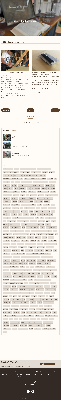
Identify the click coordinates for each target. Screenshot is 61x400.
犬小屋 (28, 188)
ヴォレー (32, 266)
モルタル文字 (29, 227)
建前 (23, 296)
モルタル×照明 (12, 237)
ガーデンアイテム (40, 247)
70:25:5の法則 (44, 240)
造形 (56, 234)
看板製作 (48, 221)
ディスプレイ (32, 198)
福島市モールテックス (40, 266)
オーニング (51, 319)
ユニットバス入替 (6, 201)
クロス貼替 (40, 214)
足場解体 (23, 237)
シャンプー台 (26, 319)
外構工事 (5, 302)
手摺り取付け (15, 195)
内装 (49, 211)
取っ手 (38, 208)
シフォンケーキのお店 (23, 328)
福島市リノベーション (41, 191)
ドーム (41, 292)
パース (8, 214)
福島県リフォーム (31, 191)
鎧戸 (27, 266)
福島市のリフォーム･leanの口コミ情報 (28, 168)
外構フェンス (21, 185)
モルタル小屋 (39, 244)
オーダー (5, 315)
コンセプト (16, 168)
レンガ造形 (26, 234)
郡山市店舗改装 (16, 257)
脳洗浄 (47, 217)
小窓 (24, 299)
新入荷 (45, 244)
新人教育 (23, 260)
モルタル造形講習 (15, 250)
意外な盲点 (22, 195)
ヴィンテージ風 (6, 240)
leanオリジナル (48, 250)
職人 (39, 195)
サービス (22, 172)
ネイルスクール (42, 296)
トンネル (39, 322)
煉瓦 (24, 253)
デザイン (28, 253)
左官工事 (41, 306)
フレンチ (27, 230)
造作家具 (5, 188)
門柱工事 (16, 319)
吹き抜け (51, 296)
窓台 (44, 325)
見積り (17, 266)
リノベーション (43, 211)
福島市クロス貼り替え (23, 198)
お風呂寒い (14, 201)
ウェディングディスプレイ (43, 283)
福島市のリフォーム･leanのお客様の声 (11, 172)
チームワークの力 (6, 273)
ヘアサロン (37, 299)
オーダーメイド (33, 221)
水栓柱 (46, 182)
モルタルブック (6, 198)
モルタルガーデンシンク (16, 253)
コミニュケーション (7, 276)
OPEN (4, 221)
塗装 (51, 230)
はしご (42, 250)
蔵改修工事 (53, 191)
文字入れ (15, 296)
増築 (54, 185)
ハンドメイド (19, 315)
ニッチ (52, 292)
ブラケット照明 (15, 208)
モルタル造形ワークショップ (51, 195)
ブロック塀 (29, 182)
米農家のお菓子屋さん (23, 289)
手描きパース (17, 227)
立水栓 (22, 250)
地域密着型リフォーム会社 (47, 257)
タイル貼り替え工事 (7, 257)
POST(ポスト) (48, 185)
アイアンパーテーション (17, 302)
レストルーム (32, 309)
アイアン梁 (32, 234)
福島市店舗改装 (35, 253)
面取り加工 (5, 309)
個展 (43, 224)
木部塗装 (30, 325)
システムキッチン (37, 325)
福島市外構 (44, 188)
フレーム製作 (53, 283)
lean (34, 182)
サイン (26, 309)
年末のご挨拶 (38, 237)
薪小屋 (20, 214)
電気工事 (12, 299)
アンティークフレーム (15, 322)
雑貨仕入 (14, 286)
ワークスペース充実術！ (17, 273)
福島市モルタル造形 (7, 195)
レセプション (39, 309)
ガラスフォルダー (52, 244)
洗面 (4, 234)
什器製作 (43, 273)
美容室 (54, 250)
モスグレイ (42, 227)
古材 (25, 208)
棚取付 (52, 309)
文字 (51, 214)
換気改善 (25, 263)
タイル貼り (46, 214)
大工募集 (36, 211)
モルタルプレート (31, 247)
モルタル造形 (50, 178)
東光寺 (37, 292)
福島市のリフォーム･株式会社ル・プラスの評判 (12, 178)
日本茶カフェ (48, 224)
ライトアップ (16, 211)
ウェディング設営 (36, 224)
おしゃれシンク (52, 182)
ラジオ (22, 240)
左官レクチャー (38, 328)
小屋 (27, 195)
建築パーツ (48, 325)
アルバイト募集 (41, 221)
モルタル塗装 (52, 328)
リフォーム (10, 168)
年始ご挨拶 (44, 237)
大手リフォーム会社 (36, 257)
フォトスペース (16, 312)
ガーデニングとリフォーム (39, 270)
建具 (10, 217)
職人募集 (31, 211)
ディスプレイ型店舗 (47, 312)
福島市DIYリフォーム (41, 260)
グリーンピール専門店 (17, 276)
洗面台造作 (13, 230)
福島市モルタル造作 (36, 188)
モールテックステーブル (50, 289)
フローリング (18, 299)
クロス (53, 211)
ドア (47, 227)
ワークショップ (6, 204)
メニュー (28, 172)
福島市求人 (17, 182)
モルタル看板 (52, 217)
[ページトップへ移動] (58, 364)
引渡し (16, 309)
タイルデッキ (6, 270)
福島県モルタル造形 (15, 260)
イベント (53, 221)
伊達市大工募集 (27, 273)
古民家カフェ (46, 309)
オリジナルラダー (29, 250)
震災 (55, 178)
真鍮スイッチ (43, 208)
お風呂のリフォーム (41, 198)
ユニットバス (49, 198)
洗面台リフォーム (20, 230)
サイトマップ (41, 376)
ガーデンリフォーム (50, 266)
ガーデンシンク (40, 182)
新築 (19, 296)
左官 (20, 319)
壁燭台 (21, 325)
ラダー (11, 319)
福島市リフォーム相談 (31, 260)
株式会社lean (44, 172)
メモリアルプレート (22, 247)
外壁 (12, 182)
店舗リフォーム (6, 253)
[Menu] (57, 4)
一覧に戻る (30, 110)
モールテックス (47, 204)
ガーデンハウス (24, 211)
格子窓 (12, 227)
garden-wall (47, 292)
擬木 (16, 185)
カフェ (26, 283)
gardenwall (5, 224)
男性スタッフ (33, 240)
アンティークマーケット (8, 292)
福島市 (4, 168)
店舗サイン (5, 296)
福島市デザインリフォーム (45, 253)
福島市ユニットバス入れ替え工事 (43, 263)
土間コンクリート (33, 306)
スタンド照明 (6, 299)
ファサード (17, 240)
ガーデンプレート (49, 247)
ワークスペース (30, 299)
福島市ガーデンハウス (7, 191)
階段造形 (37, 315)
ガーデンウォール (6, 250)
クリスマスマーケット (17, 234)
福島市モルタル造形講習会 (8, 283)
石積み (44, 322)
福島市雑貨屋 (16, 191)
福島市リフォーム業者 (7, 263)
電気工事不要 (33, 214)
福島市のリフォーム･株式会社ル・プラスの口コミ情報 (35, 178)
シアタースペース (6, 328)
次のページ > (55, 110)
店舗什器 (32, 292)
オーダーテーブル (39, 289)
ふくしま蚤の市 (18, 292)
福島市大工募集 (33, 195)
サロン (49, 279)
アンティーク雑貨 (6, 286)
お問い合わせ (52, 172)
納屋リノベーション (20, 217)
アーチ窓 (31, 328)
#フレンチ (36, 122)
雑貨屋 (27, 240)
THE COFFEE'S (44, 319)
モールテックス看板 (35, 230)
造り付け (10, 188)
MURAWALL (32, 319)
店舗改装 (34, 204)
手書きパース (14, 214)
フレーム (5, 217)
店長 (13, 217)
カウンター (39, 204)
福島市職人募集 (32, 263)
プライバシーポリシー (7, 175)
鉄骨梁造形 (51, 234)
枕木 (46, 315)
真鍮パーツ (5, 319)
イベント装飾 (6, 289)
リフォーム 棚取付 (29, 201)
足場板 (4, 332)
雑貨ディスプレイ (37, 312)
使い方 (38, 319)
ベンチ (4, 312)
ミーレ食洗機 (6, 325)
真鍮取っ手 (36, 227)
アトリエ (21, 309)
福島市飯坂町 (6, 322)
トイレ (42, 315)
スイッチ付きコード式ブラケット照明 (28, 322)
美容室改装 (5, 247)
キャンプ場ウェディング (26, 224)
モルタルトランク (51, 208)
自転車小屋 (17, 204)
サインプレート (6, 244)
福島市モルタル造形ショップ (40, 279)
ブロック (23, 182)
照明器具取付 (45, 328)
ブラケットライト (14, 289)
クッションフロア (44, 299)
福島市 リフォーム (38, 201)
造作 (26, 325)
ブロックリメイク (51, 188)
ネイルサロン (34, 296)
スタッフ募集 (39, 276)
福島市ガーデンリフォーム (16, 270)
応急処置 (5, 182)
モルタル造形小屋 (19, 283)
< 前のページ (5, 110)
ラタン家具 (50, 322)
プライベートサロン (30, 217)
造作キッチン (25, 292)
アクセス (38, 172)
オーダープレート (13, 247)
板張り (17, 306)
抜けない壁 (21, 201)
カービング (14, 328)
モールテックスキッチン (29, 315)
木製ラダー (37, 250)
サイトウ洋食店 (53, 227)
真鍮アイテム (23, 191)
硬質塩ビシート (6, 306)
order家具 (16, 188)
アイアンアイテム (31, 208)
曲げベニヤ (26, 221)
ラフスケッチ (26, 214)
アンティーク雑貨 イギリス (36, 286)
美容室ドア (39, 302)
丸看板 (12, 306)
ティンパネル (47, 276)
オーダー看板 (33, 302)
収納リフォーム (50, 273)
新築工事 (28, 296)
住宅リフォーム (13, 224)
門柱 (10, 296)
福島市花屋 (32, 289)
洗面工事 (24, 279)
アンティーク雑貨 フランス (23, 286)
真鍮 (4, 208)
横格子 (50, 306)
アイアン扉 (51, 237)
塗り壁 (23, 227)
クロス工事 (54, 276)
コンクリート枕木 (53, 299)
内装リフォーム (14, 198)
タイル (53, 204)
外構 (12, 185)
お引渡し (9, 312)
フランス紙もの (21, 244)
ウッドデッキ (47, 201)
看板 (38, 240)
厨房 (21, 208)
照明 (43, 185)
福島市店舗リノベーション (16, 279)
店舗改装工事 (26, 276)
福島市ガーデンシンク (27, 270)
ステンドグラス (6, 260)
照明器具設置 (6, 279)
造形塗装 (5, 237)
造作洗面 (23, 312)
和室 (19, 224)
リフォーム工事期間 (18, 263)
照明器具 (9, 208)
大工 (43, 195)
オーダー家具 (22, 188)
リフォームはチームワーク (51, 270)
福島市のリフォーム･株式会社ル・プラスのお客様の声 (34, 175)
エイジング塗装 (30, 237)
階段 (10, 302)
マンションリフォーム (25, 204)
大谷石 (37, 217)
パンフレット (28, 185)
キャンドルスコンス (14, 325)
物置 (12, 204)
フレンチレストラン (24, 306)
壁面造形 (54, 312)
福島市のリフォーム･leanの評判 (44, 168)
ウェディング (46, 286)
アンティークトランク (7, 211)
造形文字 (42, 217)
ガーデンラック (6, 185)
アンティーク (54, 286)
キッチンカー (29, 312)
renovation (19, 221)
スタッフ (33, 172)
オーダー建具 (6, 227)
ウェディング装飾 (32, 283)
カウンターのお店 (44, 230)
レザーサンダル (12, 315)
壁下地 (46, 306)
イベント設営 (6, 230)
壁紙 (4, 214)
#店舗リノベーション (27, 122)
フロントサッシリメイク (48, 302)
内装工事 (11, 309)
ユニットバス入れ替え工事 (8, 266)
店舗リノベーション (12, 221)
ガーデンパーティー (53, 315)
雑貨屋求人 (33, 276)
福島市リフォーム (36, 185)
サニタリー (9, 234)
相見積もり (22, 266)
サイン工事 (30, 279)
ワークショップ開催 (52, 240)
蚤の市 (54, 230)
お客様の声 (13, 244)
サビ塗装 (18, 237)
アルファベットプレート (30, 244)
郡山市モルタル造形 (51, 260)
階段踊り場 (26, 302)
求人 (12, 240)
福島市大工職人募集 (36, 273)
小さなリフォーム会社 (25, 257)
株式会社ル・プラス (18, 175)
